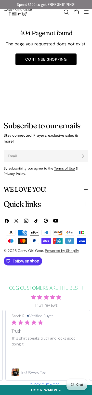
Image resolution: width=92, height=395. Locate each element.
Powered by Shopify (62, 250)
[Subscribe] (83, 156)
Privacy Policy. (15, 174)
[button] (46, 390)
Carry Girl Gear (30, 250)
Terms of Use (64, 168)
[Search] (66, 12)
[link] (46, 372)
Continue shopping (46, 59)
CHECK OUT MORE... (46, 384)
